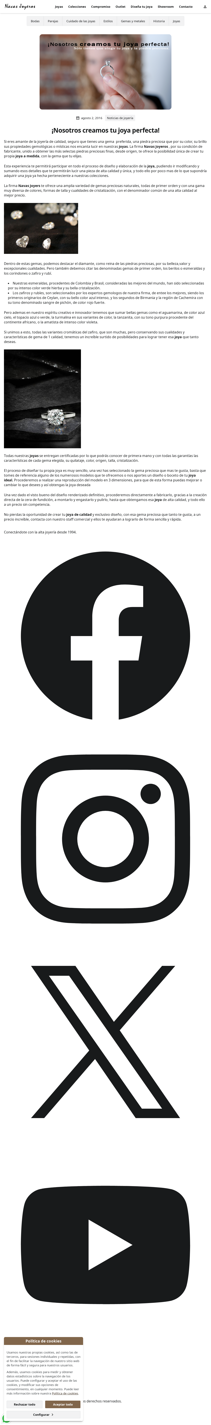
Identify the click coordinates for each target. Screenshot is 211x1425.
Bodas (35, 21)
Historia (159, 21)
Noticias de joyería (120, 118)
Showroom (166, 6)
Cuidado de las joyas (80, 21)
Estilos (108, 21)
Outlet (120, 6)
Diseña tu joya (141, 6)
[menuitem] (59, 6)
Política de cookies (65, 1393)
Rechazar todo (24, 1404)
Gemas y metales (133, 21)
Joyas (59, 6)
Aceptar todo (63, 1404)
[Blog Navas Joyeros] (20, 7)
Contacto (186, 6)
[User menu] (205, 6)
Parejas (53, 21)
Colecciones (77, 6)
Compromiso (100, 6)
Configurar (41, 1414)
